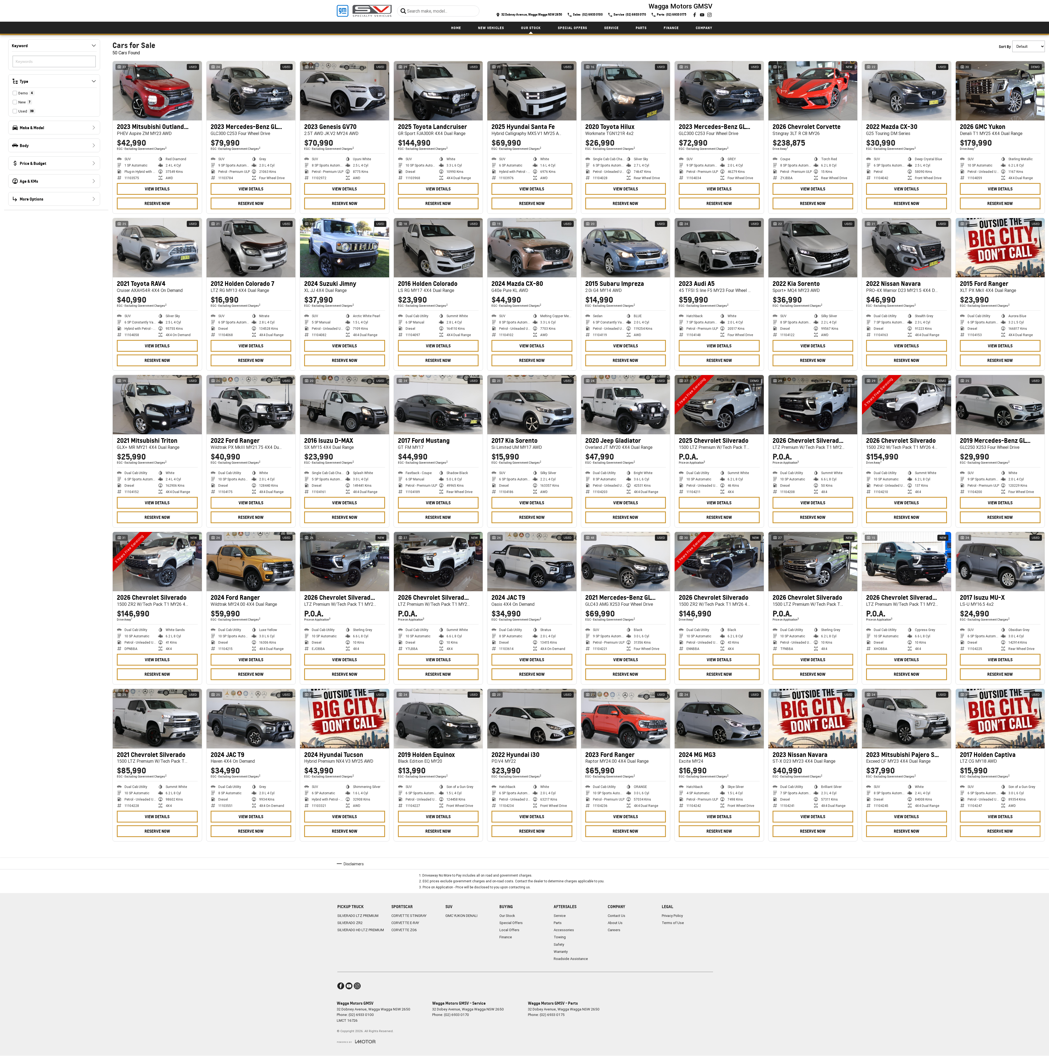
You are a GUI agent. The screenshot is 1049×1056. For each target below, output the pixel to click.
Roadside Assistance (571, 958)
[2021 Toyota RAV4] (157, 247)
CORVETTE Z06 (404, 930)
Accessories (564, 930)
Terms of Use (673, 922)
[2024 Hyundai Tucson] (344, 718)
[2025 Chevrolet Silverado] (719, 404)
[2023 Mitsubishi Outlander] (157, 90)
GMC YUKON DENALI (461, 915)
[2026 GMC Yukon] (1000, 90)
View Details (157, 189)
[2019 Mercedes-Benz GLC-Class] (1000, 404)
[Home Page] (364, 11)
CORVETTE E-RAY (405, 922)
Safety (559, 944)
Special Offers (572, 28)
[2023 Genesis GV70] (344, 90)
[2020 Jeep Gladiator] (625, 404)
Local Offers (509, 930)
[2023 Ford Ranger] (625, 718)
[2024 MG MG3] (719, 718)
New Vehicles (491, 28)
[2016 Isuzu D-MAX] (344, 404)
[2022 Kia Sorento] (813, 247)
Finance (671, 28)
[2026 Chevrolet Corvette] (813, 90)
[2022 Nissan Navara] (906, 247)
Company (704, 28)
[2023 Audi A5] (719, 247)
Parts (641, 28)
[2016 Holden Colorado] (438, 247)
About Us (615, 922)
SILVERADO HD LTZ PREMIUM (360, 930)
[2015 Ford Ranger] (1000, 247)
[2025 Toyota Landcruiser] (438, 90)
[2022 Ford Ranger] (251, 404)
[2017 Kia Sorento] (531, 404)
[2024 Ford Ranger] (251, 561)
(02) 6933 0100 (361, 1014)
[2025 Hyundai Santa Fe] (531, 90)
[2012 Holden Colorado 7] (251, 247)
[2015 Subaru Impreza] (625, 247)
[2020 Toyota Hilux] (625, 90)
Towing (560, 937)
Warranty (561, 951)
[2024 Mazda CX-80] (531, 247)
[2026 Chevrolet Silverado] (906, 404)
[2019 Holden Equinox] (438, 718)
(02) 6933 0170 (456, 1014)
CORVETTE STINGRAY (408, 915)
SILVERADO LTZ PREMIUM (357, 915)
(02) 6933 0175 (552, 1014)
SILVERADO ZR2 (350, 922)
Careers (614, 930)
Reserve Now (157, 203)
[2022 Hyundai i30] (531, 718)
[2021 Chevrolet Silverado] (157, 718)
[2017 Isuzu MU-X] (1000, 561)
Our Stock (531, 28)
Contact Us (616, 915)
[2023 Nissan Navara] (813, 718)
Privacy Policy (672, 915)
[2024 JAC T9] (531, 561)
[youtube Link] (702, 15)
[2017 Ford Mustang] (438, 404)
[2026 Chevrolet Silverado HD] (813, 404)
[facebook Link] (695, 15)
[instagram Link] (709, 15)
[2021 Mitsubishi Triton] (157, 404)
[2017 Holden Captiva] (1000, 718)
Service (611, 28)
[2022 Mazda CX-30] (906, 90)
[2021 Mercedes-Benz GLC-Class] (625, 561)
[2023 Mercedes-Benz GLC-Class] (251, 90)
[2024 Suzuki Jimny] (344, 247)
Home (456, 28)
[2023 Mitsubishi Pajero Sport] (906, 718)
